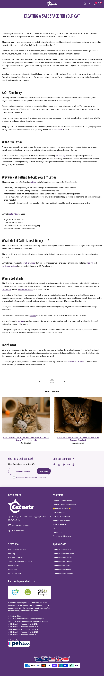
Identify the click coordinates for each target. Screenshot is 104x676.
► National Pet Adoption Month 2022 (23, 634)
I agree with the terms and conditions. (31, 477)
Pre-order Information (17, 550)
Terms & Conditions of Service (20, 561)
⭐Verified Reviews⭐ (62, 508)
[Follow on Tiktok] (73, 464)
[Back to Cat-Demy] (52, 381)
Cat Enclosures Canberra (63, 573)
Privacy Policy (13, 565)
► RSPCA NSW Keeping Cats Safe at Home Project (28, 621)
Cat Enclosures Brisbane (62, 558)
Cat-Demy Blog (59, 512)
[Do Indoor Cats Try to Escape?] (39, 381)
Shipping (11, 554)
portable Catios (28, 263)
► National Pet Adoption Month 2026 (23, 624)
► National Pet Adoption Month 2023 (23, 632)
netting (33, 182)
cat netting (60, 155)
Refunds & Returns (15, 558)
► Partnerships (14, 616)
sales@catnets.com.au (21, 525)
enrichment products (76, 361)
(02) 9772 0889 (18, 531)
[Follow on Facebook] (54, 464)
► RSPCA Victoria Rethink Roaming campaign (26, 618)
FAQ (55, 528)
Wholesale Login (14, 573)
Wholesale (12, 569)
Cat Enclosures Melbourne (63, 554)
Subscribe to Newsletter (63, 536)
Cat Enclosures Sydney (62, 550)
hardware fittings (9, 266)
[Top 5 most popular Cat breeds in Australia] (64, 381)
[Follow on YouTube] (68, 464)
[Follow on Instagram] (59, 464)
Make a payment (59, 524)
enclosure (58, 129)
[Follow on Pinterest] (64, 464)
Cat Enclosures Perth (61, 565)
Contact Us (57, 532)
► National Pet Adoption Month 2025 (23, 626)
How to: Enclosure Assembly (64, 504)
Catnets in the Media (61, 516)
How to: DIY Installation (62, 500)
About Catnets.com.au (62, 520)
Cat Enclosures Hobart (62, 569)
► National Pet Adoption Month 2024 (23, 629)
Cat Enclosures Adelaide (62, 561)
